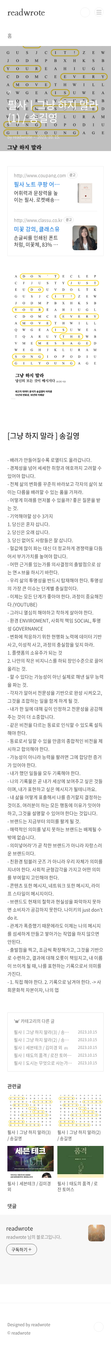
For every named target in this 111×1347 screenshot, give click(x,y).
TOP (99, 1327)
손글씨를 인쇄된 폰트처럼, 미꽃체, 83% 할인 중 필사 (36, 241)
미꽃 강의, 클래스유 (37, 229)
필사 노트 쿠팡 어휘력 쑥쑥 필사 (37, 184)
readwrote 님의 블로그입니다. (33, 1237)
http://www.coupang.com (40, 175)
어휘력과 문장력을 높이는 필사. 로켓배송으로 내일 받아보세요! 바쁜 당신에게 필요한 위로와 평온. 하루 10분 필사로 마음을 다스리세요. (36, 196)
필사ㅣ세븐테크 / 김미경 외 (38, 1047)
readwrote (26, 12)
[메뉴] (99, 12)
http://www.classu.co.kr (38, 220)
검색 (85, 12)
